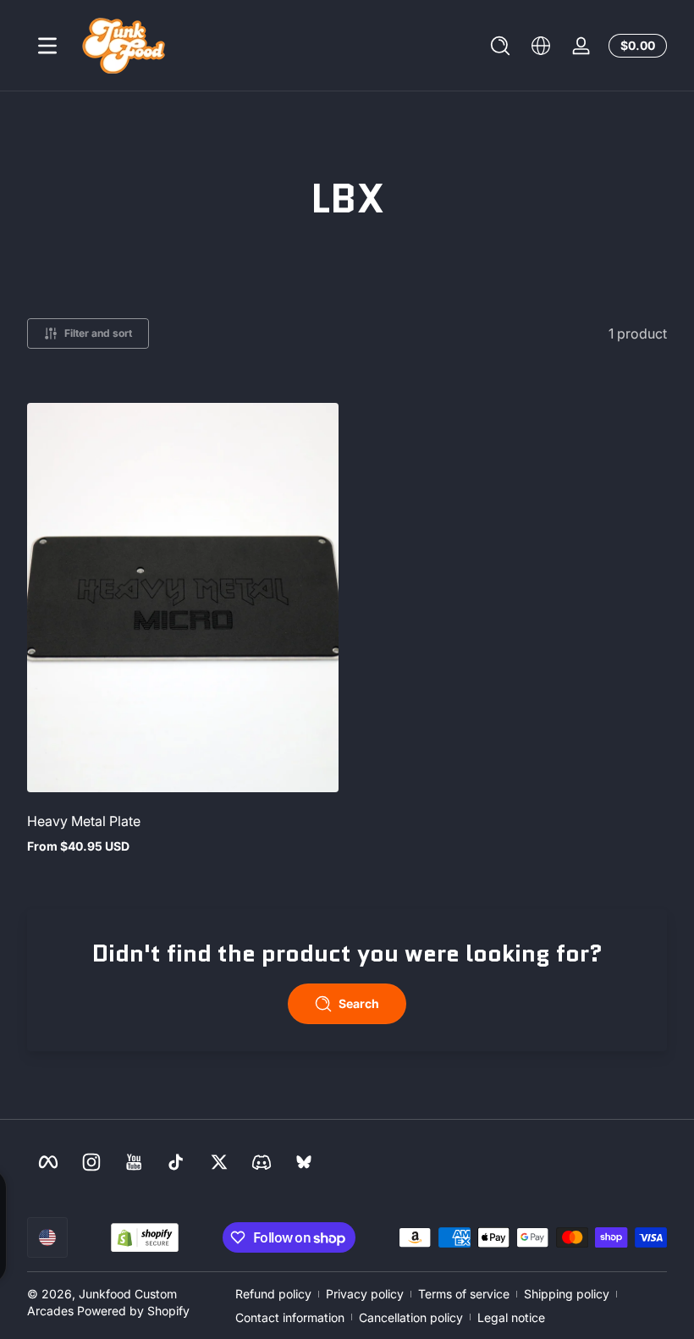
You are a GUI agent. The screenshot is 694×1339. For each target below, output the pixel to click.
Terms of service (463, 1294)
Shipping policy (566, 1294)
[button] (500, 46)
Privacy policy (365, 1294)
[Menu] (47, 45)
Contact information (289, 1317)
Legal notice (511, 1317)
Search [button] (359, 1003)
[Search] (500, 46)
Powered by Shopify (133, 1310)
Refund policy (273, 1294)
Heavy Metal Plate (83, 821)
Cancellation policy (411, 1317)
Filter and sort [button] (98, 333)
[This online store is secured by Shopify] (145, 1238)
